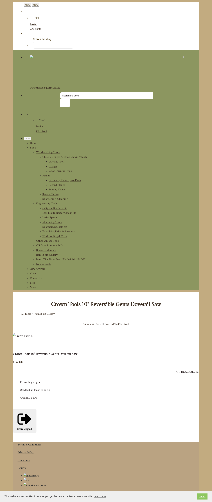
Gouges (53, 166)
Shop (33, 147)
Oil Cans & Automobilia (49, 245)
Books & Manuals (46, 250)
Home (33, 142)
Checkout (35, 28)
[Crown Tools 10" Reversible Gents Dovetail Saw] (17, 345)
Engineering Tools (46, 203)
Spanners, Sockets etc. (54, 226)
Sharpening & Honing (55, 198)
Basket (33, 24)
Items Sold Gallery (47, 254)
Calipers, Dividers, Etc (54, 208)
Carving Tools (57, 161)
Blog (32, 282)
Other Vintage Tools (47, 240)
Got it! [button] (202, 496)
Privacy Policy (26, 452)
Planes (46, 175)
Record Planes (57, 184)
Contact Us (36, 278)
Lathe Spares (49, 217)
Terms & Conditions (29, 444)
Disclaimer (24, 460)
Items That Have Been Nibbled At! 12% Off (60, 259)
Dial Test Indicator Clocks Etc (59, 212)
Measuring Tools (52, 222)
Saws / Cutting (50, 194)
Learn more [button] (100, 496)
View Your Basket (93, 324)
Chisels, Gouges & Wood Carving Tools (64, 156)
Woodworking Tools (48, 152)
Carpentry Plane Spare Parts (65, 180)
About (33, 273)
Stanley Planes (57, 189)
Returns (22, 467)
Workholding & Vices (54, 236)
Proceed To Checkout (116, 324)
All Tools (26, 313)
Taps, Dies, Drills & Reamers (58, 231)
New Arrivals (43, 264)
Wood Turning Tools (60, 170)
